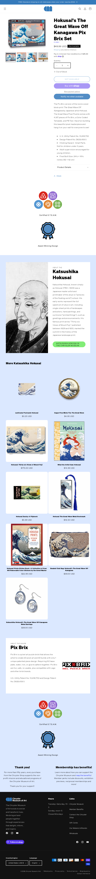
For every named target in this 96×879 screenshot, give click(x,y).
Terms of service (72, 871)
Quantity (57, 61)
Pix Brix (56, 42)
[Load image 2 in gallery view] (21, 57)
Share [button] (59, 176)
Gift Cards (73, 823)
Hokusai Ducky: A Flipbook (27, 517)
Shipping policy (85, 871)
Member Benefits (76, 809)
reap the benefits (83, 775)
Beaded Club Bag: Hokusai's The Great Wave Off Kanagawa (69, 569)
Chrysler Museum (76, 804)
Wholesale (73, 833)
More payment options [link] (72, 91)
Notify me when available (72, 96)
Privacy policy (60, 871)
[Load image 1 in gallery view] (11, 57)
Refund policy (48, 871)
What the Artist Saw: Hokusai (69, 465)
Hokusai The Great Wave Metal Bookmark (69, 517)
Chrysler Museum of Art (33, 871)
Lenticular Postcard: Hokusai (26, 413)
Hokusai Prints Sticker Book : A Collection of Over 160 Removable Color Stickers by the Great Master (27, 569)
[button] (4, 8)
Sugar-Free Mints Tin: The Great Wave (69, 413)
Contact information (83, 873)
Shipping (57, 50)
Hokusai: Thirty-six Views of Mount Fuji (26, 465)
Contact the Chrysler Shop (78, 816)
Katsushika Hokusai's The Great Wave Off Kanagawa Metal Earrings (26, 623)
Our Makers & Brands (78, 828)
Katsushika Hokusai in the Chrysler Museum (67, 344)
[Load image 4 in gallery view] (43, 57)
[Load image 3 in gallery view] (32, 57)
